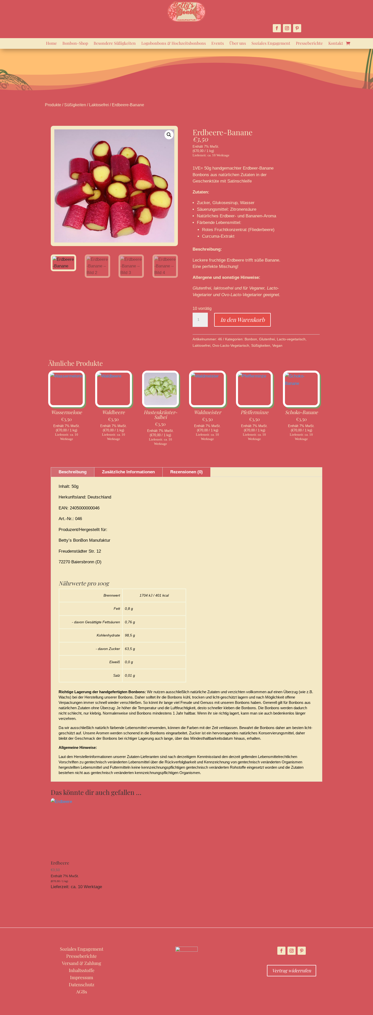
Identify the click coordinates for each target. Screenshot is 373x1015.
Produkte (53, 105)
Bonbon (251, 339)
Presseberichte (309, 43)
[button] (169, 134)
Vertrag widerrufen (291, 970)
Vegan (277, 345)
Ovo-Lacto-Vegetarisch (230, 345)
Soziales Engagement (270, 43)
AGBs (81, 992)
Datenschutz (81, 984)
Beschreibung (73, 471)
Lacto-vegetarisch (291, 339)
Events (217, 43)
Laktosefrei (99, 105)
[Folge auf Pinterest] (297, 28)
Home (51, 43)
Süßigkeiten (75, 105)
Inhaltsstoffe (81, 970)
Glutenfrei (267, 339)
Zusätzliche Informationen (128, 471)
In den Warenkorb (242, 319)
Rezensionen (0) (186, 471)
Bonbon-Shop (75, 43)
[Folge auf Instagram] (287, 28)
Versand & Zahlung (81, 963)
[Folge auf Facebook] (277, 28)
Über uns (237, 43)
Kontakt (335, 43)
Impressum (81, 977)
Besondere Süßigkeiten (115, 43)
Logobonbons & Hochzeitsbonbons (173, 43)
